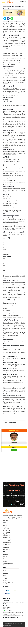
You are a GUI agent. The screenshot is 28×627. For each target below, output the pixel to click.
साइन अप (24, 1)
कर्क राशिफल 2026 (6, 535)
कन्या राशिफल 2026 (7, 539)
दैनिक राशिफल (5, 525)
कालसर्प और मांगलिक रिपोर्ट (8, 563)
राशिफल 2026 (6, 528)
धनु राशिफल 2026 (6, 544)
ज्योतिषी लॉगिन (5, 580)
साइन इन (21, 1)
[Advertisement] (14, 467)
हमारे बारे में (5, 570)
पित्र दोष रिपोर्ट (5, 565)
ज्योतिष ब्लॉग (5, 573)
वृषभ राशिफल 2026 (6, 532)
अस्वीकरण (5, 572)
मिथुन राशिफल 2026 (7, 533)
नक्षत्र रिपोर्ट (5, 556)
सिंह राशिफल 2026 (6, 537)
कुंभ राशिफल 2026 (6, 547)
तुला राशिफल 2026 (6, 540)
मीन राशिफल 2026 (6, 549)
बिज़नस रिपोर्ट (5, 554)
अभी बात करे (14, 450)
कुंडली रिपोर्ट (5, 558)
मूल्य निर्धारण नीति (6, 584)
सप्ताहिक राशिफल (6, 527)
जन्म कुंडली (5, 561)
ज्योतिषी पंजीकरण (6, 578)
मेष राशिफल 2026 (6, 530)
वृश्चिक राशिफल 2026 (7, 542)
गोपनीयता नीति (5, 575)
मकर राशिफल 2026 (7, 545)
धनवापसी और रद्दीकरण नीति (8, 582)
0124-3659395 (7, 607)
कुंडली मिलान (5, 559)
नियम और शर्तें (5, 577)
